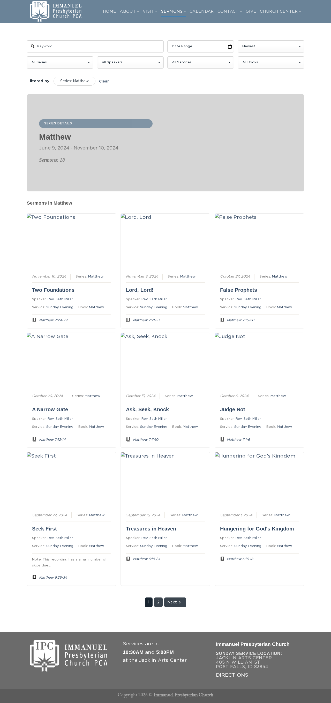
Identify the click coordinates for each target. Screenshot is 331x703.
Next (172, 602)
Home (109, 11)
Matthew (96, 276)
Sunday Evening (59, 307)
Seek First (44, 529)
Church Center (279, 11)
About (128, 11)
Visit (148, 11)
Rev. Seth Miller (60, 299)
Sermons (171, 11)
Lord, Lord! (140, 290)
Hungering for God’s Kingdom (257, 529)
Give (251, 11)
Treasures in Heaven (151, 529)
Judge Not (232, 409)
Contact (228, 11)
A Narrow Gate (50, 409)
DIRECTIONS (232, 675)
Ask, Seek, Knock (147, 409)
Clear (104, 81)
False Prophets (238, 290)
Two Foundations (53, 290)
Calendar (202, 11)
